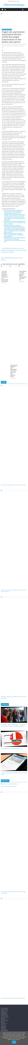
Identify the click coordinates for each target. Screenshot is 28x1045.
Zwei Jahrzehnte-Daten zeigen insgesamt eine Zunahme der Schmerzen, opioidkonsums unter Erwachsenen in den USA (14, 239)
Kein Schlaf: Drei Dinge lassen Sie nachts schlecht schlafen (13, 485)
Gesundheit (7, 45)
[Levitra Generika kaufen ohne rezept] (9, 784)
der (13, 44)
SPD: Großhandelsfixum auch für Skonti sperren (12, 259)
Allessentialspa (14, 5)
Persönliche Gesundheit (6, 29)
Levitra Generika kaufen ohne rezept (8, 786)
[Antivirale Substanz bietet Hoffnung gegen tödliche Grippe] (14, 898)
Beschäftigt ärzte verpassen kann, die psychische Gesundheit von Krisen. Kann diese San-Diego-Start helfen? (14, 250)
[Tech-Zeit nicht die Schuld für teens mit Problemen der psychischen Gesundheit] (5, 266)
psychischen (22, 45)
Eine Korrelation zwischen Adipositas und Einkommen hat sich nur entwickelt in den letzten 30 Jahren (14, 223)
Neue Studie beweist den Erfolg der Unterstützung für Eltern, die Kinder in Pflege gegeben (14, 235)
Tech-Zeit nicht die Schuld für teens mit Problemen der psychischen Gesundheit (4, 276)
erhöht (19, 44)
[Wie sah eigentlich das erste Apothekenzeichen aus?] (14, 731)
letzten (18, 45)
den (11, 44)
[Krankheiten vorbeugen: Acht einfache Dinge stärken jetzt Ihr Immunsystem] (14, 597)
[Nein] (26, 1038)
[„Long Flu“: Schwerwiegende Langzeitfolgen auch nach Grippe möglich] (14, 754)
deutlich (15, 44)
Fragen (3, 45)
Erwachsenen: (23, 44)
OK (14, 1042)
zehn (3, 47)
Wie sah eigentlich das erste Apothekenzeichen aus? (12, 748)
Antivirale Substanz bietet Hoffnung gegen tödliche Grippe (13, 998)
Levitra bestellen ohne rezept (4, 1030)
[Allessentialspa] (2, 9)
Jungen (15, 45)
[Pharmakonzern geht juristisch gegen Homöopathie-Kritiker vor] (23, 266)
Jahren (12, 45)
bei (9, 44)
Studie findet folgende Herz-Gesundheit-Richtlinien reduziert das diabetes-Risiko (14, 370)
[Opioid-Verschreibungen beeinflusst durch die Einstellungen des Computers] (14, 792)
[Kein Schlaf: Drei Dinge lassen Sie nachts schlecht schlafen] (14, 385)
